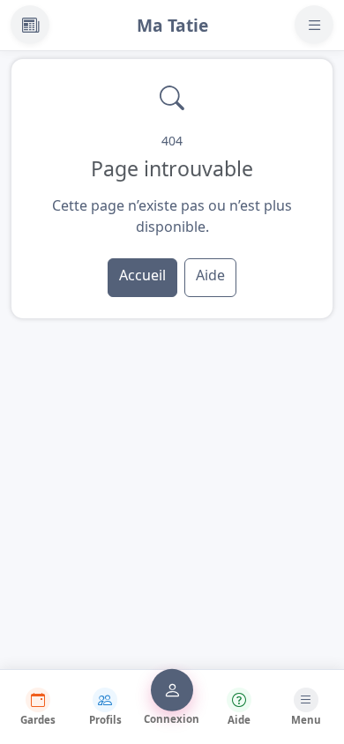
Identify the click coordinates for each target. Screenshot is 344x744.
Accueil (142, 275)
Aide (210, 275)
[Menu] (314, 24)
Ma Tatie (172, 25)
